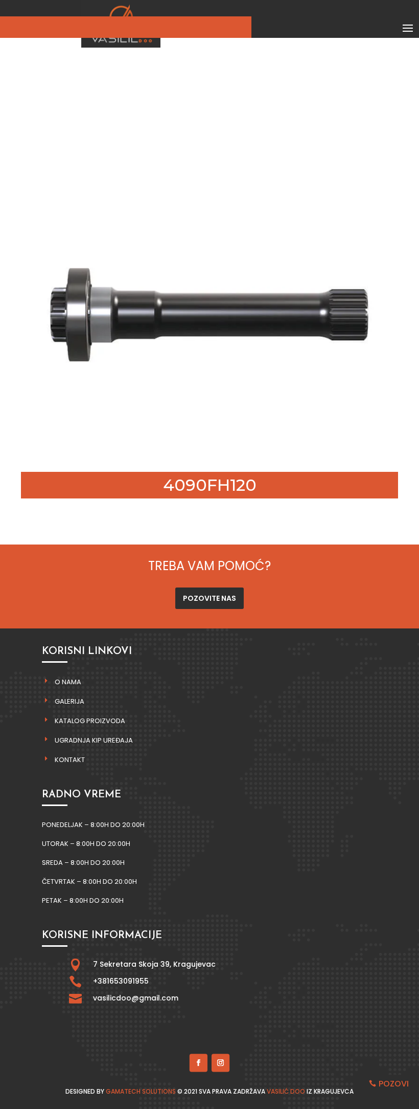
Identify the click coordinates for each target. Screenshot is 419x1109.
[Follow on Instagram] (220, 1063)
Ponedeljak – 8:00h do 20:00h (93, 825)
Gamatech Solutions (141, 1091)
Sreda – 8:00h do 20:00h (83, 862)
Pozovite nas (209, 598)
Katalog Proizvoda (90, 721)
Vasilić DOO (286, 1091)
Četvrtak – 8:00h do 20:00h (89, 881)
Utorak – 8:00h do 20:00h (86, 844)
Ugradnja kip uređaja (94, 740)
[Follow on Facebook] (198, 1063)
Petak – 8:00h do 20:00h (83, 900)
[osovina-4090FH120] (209, 454)
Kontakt (70, 760)
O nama (68, 682)
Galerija (69, 701)
